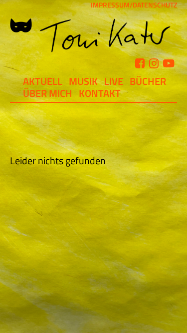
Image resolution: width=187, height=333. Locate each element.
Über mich (47, 93)
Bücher (148, 81)
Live (113, 81)
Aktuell (42, 81)
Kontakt (100, 93)
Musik (83, 81)
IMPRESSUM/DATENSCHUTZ (134, 5)
